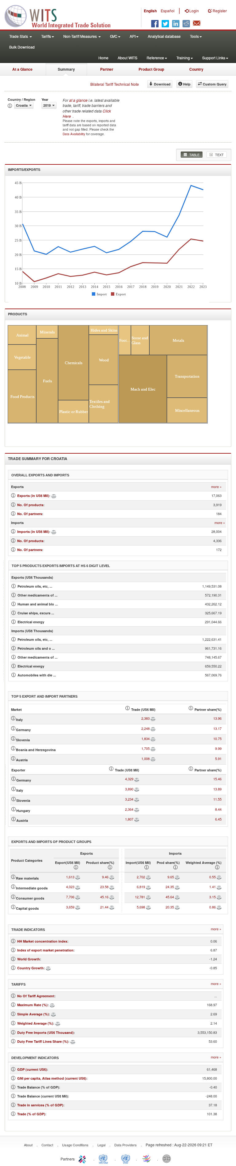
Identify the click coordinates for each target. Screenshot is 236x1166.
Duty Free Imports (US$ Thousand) (45, 1032)
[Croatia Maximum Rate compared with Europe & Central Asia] (52, 1005)
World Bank (168, 1158)
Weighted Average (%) (35, 1023)
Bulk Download (22, 46)
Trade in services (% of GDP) (40, 1105)
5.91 (218, 758)
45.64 (170, 896)
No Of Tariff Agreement (35, 996)
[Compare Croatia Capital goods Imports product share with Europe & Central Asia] (177, 906)
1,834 (145, 738)
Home (103, 57)
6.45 (218, 819)
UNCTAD (104, 1158)
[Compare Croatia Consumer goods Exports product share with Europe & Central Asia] (111, 896)
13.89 (217, 788)
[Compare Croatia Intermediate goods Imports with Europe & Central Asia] (148, 886)
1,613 (70, 876)
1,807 (129, 819)
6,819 (141, 886)
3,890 (129, 788)
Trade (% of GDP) (31, 1114)
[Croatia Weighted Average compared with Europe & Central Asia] (57, 1023)
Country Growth (30, 968)
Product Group (151, 69)
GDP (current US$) (32, 1069)
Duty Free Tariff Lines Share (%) (42, 1041)
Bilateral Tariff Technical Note (114, 84)
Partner (106, 69)
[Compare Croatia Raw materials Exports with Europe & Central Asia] (77, 876)
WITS (61, 15)
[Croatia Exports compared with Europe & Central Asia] (53, 495)
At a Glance (22, 69)
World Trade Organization (147, 1158)
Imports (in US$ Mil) (33, 531)
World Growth (28, 959)
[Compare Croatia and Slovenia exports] (153, 738)
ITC (83, 1158)
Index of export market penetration (45, 950)
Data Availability (74, 134)
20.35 (170, 906)
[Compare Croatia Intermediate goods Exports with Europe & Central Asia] (77, 886)
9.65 (170, 876)
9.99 (218, 748)
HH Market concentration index (42, 941)
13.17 (217, 728)
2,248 (145, 728)
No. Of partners (29, 513)
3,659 (70, 906)
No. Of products (30, 504)
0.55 (212, 876)
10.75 (217, 738)
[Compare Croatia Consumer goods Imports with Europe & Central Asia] (148, 896)
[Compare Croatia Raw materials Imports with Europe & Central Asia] (148, 876)
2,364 (129, 809)
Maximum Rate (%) (32, 1005)
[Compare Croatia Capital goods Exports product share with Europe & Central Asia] (111, 906)
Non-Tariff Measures (80, 36)
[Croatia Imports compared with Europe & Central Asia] (53, 531)
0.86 (212, 906)
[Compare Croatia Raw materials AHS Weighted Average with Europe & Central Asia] (219, 876)
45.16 (104, 896)
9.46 (105, 876)
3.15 (212, 896)
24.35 (170, 886)
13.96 (217, 718)
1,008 (145, 758)
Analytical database (164, 36)
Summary (66, 69)
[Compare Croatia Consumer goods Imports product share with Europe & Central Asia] (177, 896)
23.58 (104, 886)
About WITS (127, 57)
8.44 (218, 809)
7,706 (70, 896)
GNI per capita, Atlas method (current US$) (51, 1078)
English (150, 11)
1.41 (212, 886)
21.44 (104, 906)
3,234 (129, 799)
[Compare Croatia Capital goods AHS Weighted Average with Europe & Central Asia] (219, 906)
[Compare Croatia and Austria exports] (153, 758)
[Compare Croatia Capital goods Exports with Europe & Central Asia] (77, 906)
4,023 (70, 886)
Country (196, 69)
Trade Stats (19, 36)
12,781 (140, 896)
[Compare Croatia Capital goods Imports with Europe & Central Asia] (148, 906)
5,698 (141, 906)
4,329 (129, 778)
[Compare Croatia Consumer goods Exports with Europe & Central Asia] (77, 896)
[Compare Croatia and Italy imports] (136, 788)
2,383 (145, 718)
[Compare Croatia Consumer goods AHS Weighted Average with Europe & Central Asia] (219, 896)
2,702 (141, 876)
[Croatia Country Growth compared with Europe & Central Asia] (48, 968)
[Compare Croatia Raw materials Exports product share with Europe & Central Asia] (111, 876)
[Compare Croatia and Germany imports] (136, 778)
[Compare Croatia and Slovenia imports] (136, 799)
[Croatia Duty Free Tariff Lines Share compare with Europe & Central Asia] (72, 1041)
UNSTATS (126, 1158)
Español (168, 10)
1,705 (145, 748)
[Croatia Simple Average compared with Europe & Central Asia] (53, 1014)
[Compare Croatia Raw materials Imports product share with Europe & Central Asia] (177, 876)
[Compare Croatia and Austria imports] (136, 819)
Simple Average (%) (33, 1014)
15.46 (217, 778)
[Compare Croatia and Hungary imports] (136, 809)
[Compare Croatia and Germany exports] (153, 728)
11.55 (217, 799)
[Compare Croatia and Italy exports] (153, 718)
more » (216, 486)
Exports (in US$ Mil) (33, 495)
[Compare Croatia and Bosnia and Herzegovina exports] (153, 748)
